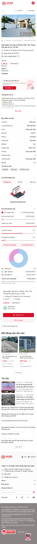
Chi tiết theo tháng (10, 245)
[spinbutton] (27, 216)
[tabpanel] (18, 194)
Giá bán (3, 60)
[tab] (7, 182)
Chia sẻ (19, 10)
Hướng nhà (4, 70)
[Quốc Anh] (5, 308)
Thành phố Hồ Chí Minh (30, 40)
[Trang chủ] (2, 41)
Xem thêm (18, 372)
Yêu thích (31, 10)
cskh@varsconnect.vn (11, 477)
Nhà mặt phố (17, 40)
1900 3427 (7, 474)
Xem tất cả (28, 34)
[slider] (2, 219)
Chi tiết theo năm (27, 245)
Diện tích (4, 66)
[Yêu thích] (16, 338)
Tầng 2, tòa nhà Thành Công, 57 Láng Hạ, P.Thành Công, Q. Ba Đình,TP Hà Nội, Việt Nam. (18, 470)
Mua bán (8, 40)
